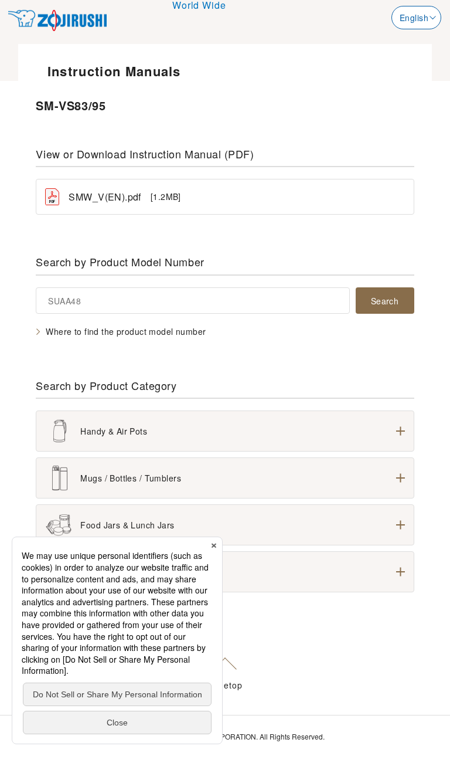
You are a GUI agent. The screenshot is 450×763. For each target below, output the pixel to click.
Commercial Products (122, 572)
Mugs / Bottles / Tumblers (130, 478)
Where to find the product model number (126, 331)
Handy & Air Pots (113, 431)
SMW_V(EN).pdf (124, 197)
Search (385, 301)
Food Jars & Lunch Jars (127, 525)
